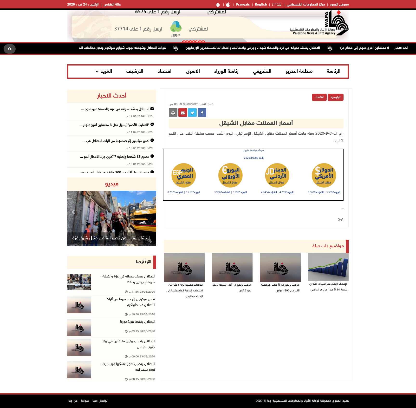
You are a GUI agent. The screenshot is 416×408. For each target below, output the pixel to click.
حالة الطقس (112, 5)
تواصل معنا (99, 401)
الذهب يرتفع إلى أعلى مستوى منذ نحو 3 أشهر (232, 287)
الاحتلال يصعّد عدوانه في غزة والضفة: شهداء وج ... (115, 109)
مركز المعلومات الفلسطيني (306, 5)
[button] (74, 212)
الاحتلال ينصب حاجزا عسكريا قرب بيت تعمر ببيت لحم (128, 367)
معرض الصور (339, 5)
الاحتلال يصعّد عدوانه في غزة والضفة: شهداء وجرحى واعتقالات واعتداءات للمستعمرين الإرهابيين (262, 48)
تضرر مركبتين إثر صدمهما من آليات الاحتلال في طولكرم (130, 302)
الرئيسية (335, 97)
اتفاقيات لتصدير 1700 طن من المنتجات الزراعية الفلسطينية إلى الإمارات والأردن (185, 290)
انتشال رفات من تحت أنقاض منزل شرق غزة (111, 238)
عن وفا (73, 401)
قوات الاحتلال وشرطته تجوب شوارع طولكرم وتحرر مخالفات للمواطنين (126, 48)
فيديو (112, 184)
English (261, 5)
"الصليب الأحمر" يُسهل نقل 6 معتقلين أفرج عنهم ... (114, 125)
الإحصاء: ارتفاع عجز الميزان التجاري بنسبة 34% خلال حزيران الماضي (328, 286)
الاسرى (193, 71)
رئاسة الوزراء (226, 71)
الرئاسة (333, 71)
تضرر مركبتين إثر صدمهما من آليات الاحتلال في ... (116, 141)
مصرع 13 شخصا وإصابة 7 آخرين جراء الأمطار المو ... (114, 157)
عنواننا (85, 401)
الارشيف (134, 71)
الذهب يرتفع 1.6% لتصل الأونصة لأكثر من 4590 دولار (280, 287)
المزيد (106, 71)
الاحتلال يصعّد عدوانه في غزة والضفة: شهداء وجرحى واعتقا (128, 279)
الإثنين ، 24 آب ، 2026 (83, 5)
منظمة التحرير (299, 71)
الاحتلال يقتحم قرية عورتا (137, 322)
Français (243, 5)
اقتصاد (164, 71)
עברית (277, 4)
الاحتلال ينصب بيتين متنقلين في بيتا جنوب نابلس (129, 344)
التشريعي (262, 71)
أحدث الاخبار (111, 96)
